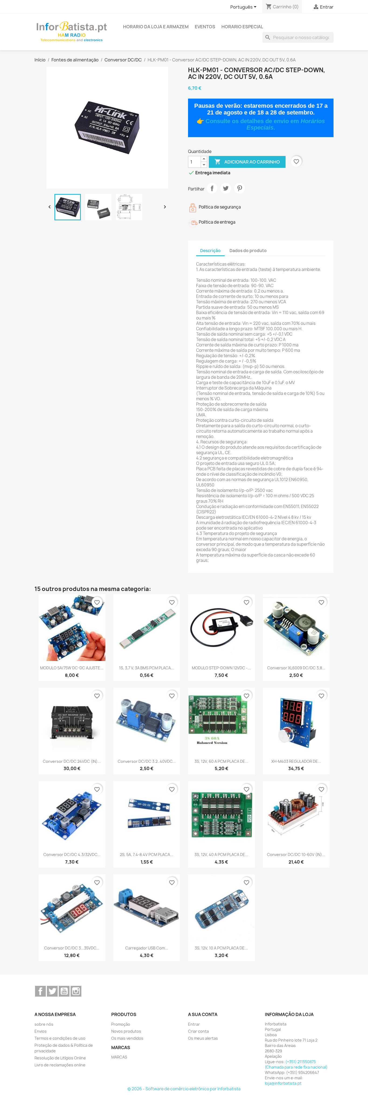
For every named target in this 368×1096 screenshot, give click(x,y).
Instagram (76, 991)
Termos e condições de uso (59, 1038)
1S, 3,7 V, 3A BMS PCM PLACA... (146, 667)
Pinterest (239, 188)
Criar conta (198, 1031)
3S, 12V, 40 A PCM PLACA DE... (221, 854)
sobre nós (43, 1024)
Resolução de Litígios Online (60, 1057)
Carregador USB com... (146, 948)
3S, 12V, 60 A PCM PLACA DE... (221, 761)
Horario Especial (242, 27)
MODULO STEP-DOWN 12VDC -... (221, 667)
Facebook (40, 991)
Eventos (205, 27)
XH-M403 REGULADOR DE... (296, 761)
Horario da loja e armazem (156, 27)
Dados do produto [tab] (248, 250)
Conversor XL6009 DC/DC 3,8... (296, 667)
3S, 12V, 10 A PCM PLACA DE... (221, 948)
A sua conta (202, 1014)
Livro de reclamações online (59, 1064)
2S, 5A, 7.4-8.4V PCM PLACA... (146, 854)
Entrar (194, 1024)
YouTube (64, 991)
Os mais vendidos (127, 1038)
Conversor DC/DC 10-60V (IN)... (296, 854)
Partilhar (212, 188)
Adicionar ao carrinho (247, 161)
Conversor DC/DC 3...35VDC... (71, 948)
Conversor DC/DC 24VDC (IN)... (72, 761)
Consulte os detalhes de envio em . (265, 124)
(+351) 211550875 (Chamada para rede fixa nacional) (296, 1064)
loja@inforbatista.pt (283, 1083)
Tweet (225, 188)
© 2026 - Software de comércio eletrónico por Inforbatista (184, 1089)
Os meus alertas (203, 1038)
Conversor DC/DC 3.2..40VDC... (147, 761)
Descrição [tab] (210, 250)
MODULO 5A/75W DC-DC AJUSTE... (71, 667)
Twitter (52, 991)
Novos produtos (126, 1031)
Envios (40, 1031)
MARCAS (119, 1057)
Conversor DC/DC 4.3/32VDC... (71, 854)
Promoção (120, 1024)
